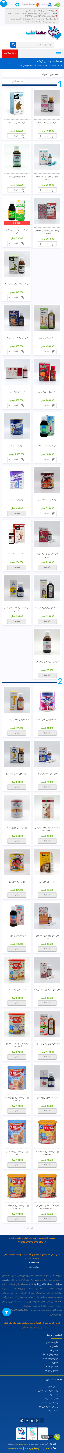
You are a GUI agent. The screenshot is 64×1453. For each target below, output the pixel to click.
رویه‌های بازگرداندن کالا (48, 1406)
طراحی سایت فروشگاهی (15, 1448)
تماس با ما (53, 1350)
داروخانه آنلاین (52, 1342)
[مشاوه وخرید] (57, 1437)
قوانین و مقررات (51, 1398)
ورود (54, 4)
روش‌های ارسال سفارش (48, 1390)
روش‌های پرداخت (50, 1358)
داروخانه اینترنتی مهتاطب (21, 1444)
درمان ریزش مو (51, 1370)
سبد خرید (54, 1394)
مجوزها (55, 1362)
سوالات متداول (32, 1267)
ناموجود (17, 513)
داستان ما (54, 1346)
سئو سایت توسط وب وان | (37, 1448)
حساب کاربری (52, 1386)
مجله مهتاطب (9, 53)
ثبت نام (45, 4)
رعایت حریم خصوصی (49, 1402)
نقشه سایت (53, 1410)
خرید (46, 136)
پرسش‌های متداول (50, 1354)
